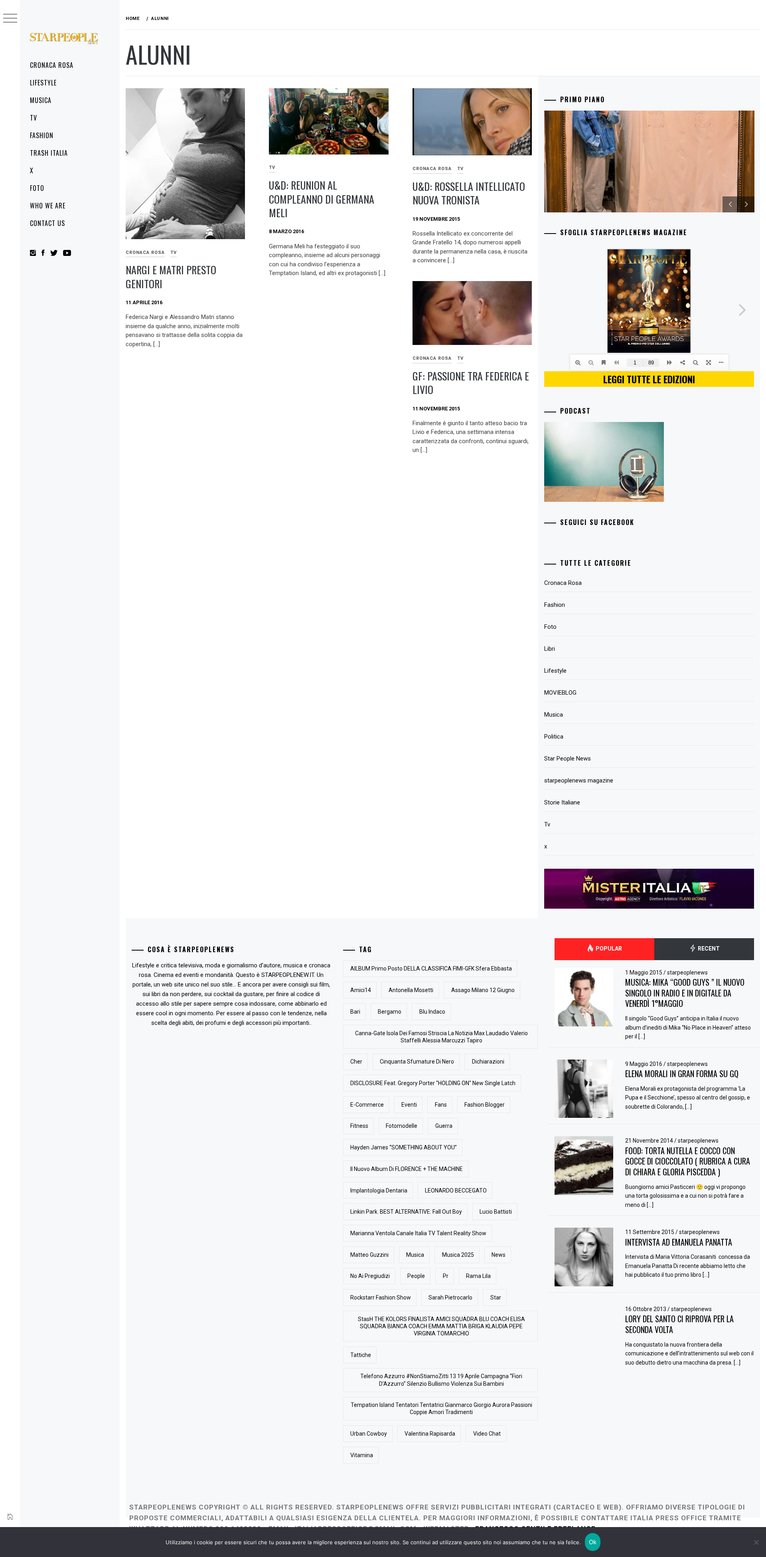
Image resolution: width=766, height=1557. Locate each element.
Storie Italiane (562, 802)
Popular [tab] (608, 948)
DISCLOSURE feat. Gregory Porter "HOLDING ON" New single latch (432, 1083)
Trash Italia (49, 153)
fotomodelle (401, 1126)
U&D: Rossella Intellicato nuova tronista (469, 193)
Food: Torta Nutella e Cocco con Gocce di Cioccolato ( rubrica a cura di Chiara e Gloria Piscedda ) (687, 1161)
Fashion (41, 135)
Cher (356, 1061)
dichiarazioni (488, 1061)
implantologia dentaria (378, 1190)
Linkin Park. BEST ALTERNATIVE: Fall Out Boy (406, 1211)
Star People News (567, 758)
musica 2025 (458, 1255)
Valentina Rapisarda (430, 1433)
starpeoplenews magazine (578, 780)
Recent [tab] (708, 948)
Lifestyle (43, 82)
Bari (355, 1011)
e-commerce (367, 1104)
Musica (40, 100)
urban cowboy (368, 1433)
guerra (443, 1126)
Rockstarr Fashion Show (380, 1297)
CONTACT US (47, 223)
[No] (756, 1542)
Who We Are (47, 205)
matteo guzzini (369, 1255)
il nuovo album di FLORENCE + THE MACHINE (406, 1169)
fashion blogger (484, 1104)
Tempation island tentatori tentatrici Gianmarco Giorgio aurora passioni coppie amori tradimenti (441, 1408)
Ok (593, 1542)
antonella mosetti (411, 990)
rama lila (478, 1276)
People (416, 1276)
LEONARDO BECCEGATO (456, 1190)
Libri (549, 648)
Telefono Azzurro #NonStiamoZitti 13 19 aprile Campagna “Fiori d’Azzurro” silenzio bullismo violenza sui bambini (441, 1380)
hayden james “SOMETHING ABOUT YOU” (403, 1147)
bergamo (389, 1011)
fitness (359, 1126)
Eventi (409, 1104)
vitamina (361, 1455)
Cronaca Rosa (51, 65)
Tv (33, 118)
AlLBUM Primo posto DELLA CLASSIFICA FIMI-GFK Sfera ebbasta (431, 968)
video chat (487, 1433)
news (498, 1255)
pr (445, 1276)
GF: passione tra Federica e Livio (471, 383)
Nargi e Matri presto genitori (171, 276)
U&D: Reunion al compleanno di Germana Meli (321, 198)
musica (415, 1255)
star (495, 1297)
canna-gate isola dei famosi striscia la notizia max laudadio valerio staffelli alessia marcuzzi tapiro (441, 1037)
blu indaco (432, 1011)
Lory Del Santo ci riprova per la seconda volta (679, 1324)
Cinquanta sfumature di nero (417, 1061)
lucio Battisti (496, 1211)
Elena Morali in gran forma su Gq (681, 1074)
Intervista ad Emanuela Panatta (678, 1242)
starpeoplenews (687, 972)
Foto (37, 188)
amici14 (360, 990)
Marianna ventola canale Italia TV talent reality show (418, 1233)
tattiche (360, 1355)
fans (441, 1104)
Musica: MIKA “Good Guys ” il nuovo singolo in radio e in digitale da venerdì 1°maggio (684, 992)
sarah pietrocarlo (450, 1297)
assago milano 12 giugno (483, 990)
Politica (553, 736)
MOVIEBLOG (560, 692)
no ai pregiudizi (370, 1276)
